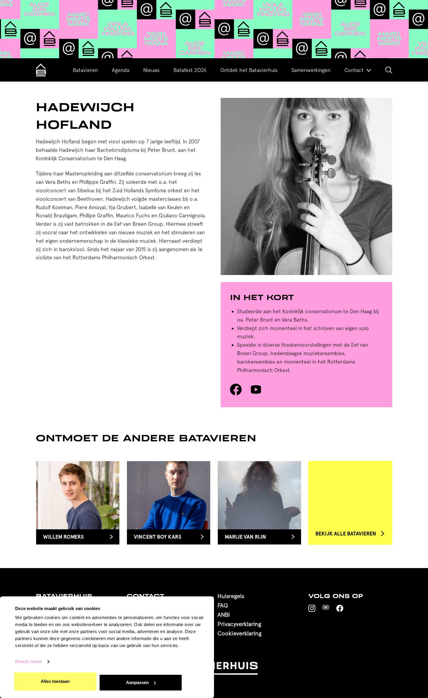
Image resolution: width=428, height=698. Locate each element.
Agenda (120, 70)
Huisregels (230, 596)
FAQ (222, 605)
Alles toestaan (55, 681)
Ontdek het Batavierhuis (248, 70)
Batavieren (85, 70)
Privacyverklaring (239, 624)
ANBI (223, 614)
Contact (354, 70)
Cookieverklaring (239, 633)
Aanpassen (137, 682)
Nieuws (151, 70)
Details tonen (28, 661)
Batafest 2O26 (190, 70)
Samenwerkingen (310, 70)
